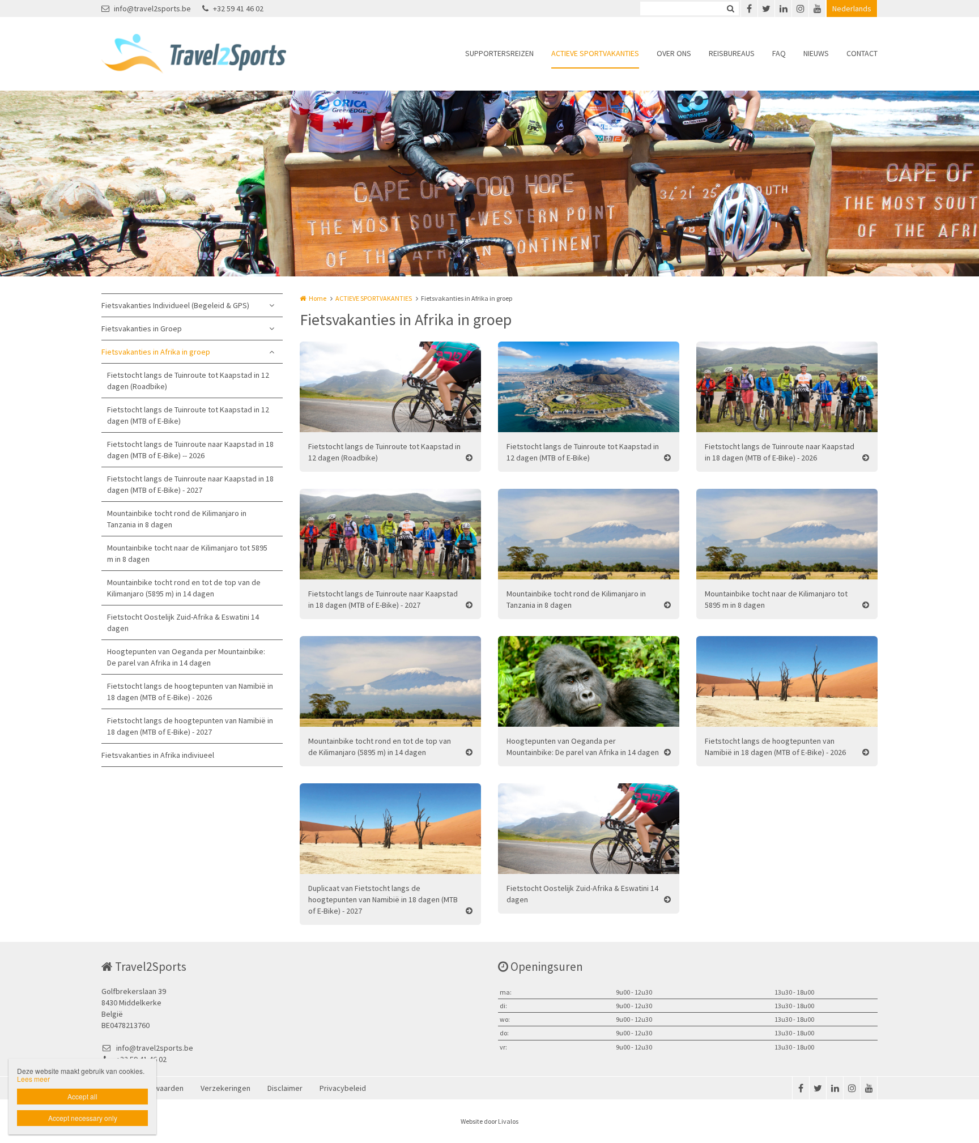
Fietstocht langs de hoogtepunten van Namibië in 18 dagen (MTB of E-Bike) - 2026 (190, 691)
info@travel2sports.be (152, 8)
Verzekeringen (225, 1088)
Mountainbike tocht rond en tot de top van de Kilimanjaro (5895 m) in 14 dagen (184, 588)
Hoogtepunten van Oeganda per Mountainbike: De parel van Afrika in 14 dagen (186, 657)
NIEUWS (816, 53)
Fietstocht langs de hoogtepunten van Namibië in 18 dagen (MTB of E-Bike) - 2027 (190, 726)
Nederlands (851, 8)
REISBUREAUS (732, 53)
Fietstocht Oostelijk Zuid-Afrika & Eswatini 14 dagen (183, 622)
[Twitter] (765, 8)
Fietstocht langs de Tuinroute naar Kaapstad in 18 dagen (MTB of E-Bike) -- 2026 (190, 449)
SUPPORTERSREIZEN (499, 53)
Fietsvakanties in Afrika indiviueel (157, 755)
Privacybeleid (343, 1088)
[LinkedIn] (782, 8)
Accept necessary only (82, 1118)
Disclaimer (285, 1088)
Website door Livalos (489, 1121)
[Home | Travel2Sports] (210, 53)
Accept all (82, 1096)
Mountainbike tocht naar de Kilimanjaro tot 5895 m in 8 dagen (187, 553)
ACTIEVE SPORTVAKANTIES (595, 53)
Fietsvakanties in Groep (141, 328)
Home (317, 298)
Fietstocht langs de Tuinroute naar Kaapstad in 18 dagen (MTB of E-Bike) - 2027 (190, 484)
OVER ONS (674, 53)
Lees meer (33, 1079)
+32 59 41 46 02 (238, 8)
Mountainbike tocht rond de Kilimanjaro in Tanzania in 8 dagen (176, 519)
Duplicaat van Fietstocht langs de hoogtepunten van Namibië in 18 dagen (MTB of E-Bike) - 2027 (383, 899)
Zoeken (730, 8)
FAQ (779, 53)
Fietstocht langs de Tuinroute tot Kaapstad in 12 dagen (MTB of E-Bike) (188, 415)
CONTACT (862, 53)
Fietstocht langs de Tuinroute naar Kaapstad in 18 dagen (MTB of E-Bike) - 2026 (779, 452)
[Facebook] (748, 8)
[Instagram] (799, 8)
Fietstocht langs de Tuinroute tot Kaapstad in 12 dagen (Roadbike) (188, 380)
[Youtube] (816, 8)
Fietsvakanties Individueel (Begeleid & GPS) (175, 305)
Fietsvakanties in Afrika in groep (155, 352)
